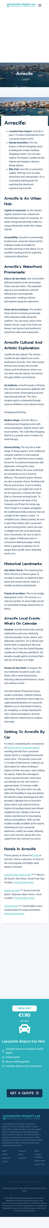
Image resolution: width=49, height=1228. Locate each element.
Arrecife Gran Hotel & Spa (17, 874)
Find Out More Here (24, 882)
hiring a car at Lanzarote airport (23, 747)
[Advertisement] (24, 36)
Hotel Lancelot (12, 890)
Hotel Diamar (11, 906)
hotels (36, 855)
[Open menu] (40, 5)
